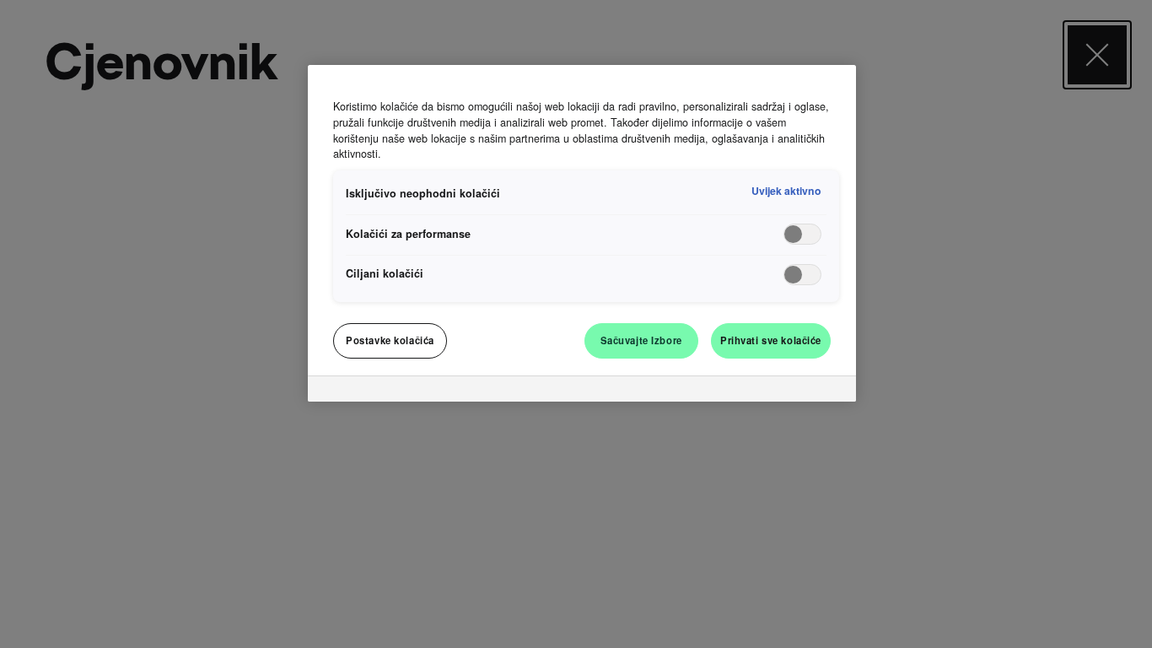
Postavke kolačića (390, 340)
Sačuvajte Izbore (641, 340)
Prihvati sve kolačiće (770, 340)
